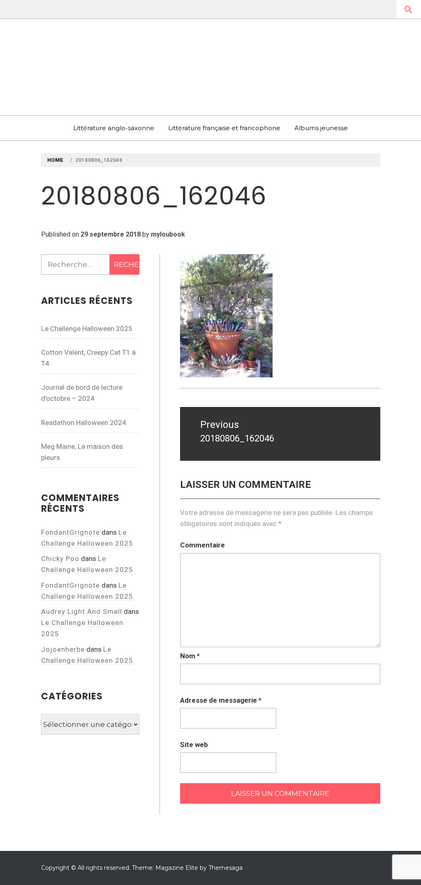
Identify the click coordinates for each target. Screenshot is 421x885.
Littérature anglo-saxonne (113, 128)
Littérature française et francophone (224, 128)
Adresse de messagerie (220, 700)
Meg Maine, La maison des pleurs (82, 452)
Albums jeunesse (321, 128)
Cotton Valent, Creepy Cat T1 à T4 (88, 358)
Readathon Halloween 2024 (83, 422)
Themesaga (225, 867)
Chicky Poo (60, 558)
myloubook (168, 234)
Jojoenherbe (63, 649)
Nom (190, 656)
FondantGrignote (70, 532)
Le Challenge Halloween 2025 (86, 328)
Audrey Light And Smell (81, 611)
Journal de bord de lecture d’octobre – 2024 (82, 392)
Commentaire (202, 545)
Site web (194, 744)
